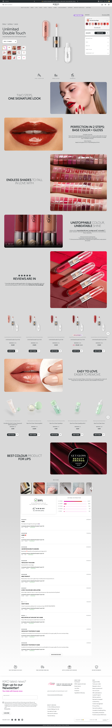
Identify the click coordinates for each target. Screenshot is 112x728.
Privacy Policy (95, 706)
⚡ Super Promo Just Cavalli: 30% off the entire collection (56, 1)
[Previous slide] (34, 1)
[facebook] (15, 720)
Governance (77, 686)
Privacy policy (7, 708)
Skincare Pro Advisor (52, 713)
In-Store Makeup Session (53, 707)
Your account (95, 690)
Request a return (96, 686)
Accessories (62, 7)
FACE (40, 7)
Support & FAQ (96, 681)
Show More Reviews (56, 654)
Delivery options (96, 697)
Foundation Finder (52, 711)
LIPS (36, 7)
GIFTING (88, 7)
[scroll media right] (91, 488)
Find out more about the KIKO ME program (55, 694)
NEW (32, 7)
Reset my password (97, 688)
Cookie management (97, 703)
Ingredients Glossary (79, 692)
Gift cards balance (97, 692)
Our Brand (77, 681)
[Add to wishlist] (107, 33)
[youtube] (22, 720)
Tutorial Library (51, 715)
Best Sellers (25, 7)
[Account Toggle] (102, 4)
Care (55, 7)
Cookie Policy (95, 701)
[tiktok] (19, 720)
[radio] (4, 48)
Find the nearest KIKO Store (99, 714)
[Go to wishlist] (105, 4)
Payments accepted (97, 699)
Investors (76, 690)
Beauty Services (79, 7)
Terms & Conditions (97, 708)
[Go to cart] (109, 4)
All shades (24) (97, 27)
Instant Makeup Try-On (53, 709)
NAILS (50, 7)
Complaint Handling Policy (99, 710)
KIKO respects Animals (80, 684)
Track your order (96, 684)
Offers (70, 7)
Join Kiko (76, 688)
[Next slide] (77, 1)
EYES (45, 7)
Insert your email (6, 695)
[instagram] (12, 720)
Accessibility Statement (98, 712)
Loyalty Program (96, 695)
